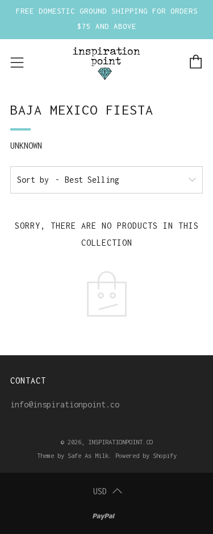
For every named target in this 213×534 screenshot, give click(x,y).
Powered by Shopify (146, 455)
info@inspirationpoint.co (64, 404)
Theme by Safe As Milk (72, 455)
